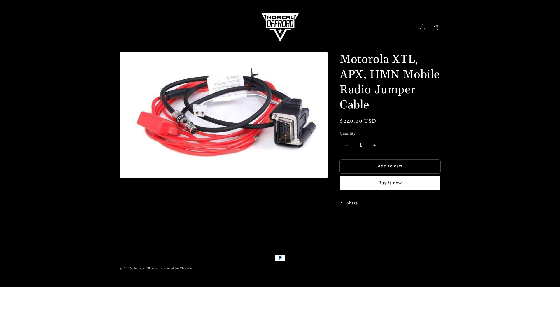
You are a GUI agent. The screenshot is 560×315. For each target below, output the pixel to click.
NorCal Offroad (147, 269)
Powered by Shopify (176, 269)
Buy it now (390, 183)
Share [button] (352, 203)
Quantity (347, 133)
